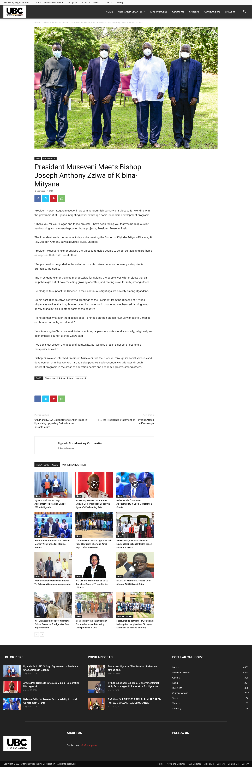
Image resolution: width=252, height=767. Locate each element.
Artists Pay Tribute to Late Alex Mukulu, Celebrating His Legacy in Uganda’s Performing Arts (92, 504)
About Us (86, 2)
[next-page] (42, 634)
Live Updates (72, 2)
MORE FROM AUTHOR (74, 464)
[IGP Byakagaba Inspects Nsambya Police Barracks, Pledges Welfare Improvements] (53, 605)
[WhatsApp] (61, 198)
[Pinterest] (53, 198)
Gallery (120, 2)
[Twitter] (45, 198)
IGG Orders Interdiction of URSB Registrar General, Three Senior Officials (91, 584)
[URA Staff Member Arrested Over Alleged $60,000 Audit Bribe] (135, 565)
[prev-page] (36, 634)
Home (38, 2)
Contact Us (108, 2)
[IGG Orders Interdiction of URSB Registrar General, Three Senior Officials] (94, 565)
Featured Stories (60, 22)
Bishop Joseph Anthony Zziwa (59, 378)
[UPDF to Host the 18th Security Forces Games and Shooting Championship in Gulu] (94, 605)
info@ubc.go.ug (88, 745)
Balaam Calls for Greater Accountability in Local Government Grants (134, 504)
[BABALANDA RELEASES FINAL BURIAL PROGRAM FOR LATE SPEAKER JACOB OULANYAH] (96, 704)
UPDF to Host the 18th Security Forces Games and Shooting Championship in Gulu (91, 624)
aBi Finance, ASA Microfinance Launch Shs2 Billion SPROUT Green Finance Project (134, 544)
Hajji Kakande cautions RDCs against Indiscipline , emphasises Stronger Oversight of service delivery (134, 624)
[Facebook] (37, 198)
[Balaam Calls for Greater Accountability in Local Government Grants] (135, 485)
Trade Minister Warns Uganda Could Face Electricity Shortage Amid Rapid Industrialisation (93, 544)
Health (38, 536)
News (46, 22)
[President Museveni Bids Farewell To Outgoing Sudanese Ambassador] (53, 565)
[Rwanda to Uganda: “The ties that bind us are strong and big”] (96, 671)
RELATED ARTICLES (47, 464)
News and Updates (52, 2)
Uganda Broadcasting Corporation (80, 443)
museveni (81, 378)
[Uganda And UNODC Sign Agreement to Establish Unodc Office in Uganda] (53, 485)
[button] (244, 12)
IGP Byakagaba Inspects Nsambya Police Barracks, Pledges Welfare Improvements (51, 624)
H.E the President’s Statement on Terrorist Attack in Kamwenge (126, 421)
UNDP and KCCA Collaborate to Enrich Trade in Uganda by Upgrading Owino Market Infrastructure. (60, 423)
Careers (96, 2)
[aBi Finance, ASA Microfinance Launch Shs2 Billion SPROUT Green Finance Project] (135, 525)
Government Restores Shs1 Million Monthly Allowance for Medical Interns (51, 544)
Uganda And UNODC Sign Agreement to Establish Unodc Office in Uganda (50, 504)
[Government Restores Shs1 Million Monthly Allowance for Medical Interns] (53, 525)
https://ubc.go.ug (66, 448)
